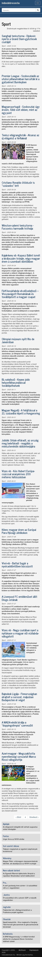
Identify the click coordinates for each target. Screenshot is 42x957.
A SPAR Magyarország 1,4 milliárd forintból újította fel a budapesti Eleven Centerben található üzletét (19, 938)
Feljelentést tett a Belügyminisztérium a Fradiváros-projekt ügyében (17, 911)
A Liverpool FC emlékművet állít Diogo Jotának (19, 598)
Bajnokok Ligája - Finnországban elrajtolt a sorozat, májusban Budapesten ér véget (19, 696)
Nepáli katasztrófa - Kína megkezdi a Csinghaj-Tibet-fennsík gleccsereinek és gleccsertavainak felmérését (20, 924)
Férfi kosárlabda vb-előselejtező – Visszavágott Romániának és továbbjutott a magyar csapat (20, 293)
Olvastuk (6, 919)
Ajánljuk (6, 824)
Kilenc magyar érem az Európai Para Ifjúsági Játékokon (19, 531)
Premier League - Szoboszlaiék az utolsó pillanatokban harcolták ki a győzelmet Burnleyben (20, 79)
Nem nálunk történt (11, 870)
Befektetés (8, 933)
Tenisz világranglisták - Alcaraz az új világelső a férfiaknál (20, 136)
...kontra (6, 894)
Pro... (5, 882)
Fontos (6, 836)
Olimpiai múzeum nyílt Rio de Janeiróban (18, 340)
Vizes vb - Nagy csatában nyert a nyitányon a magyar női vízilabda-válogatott (20, 633)
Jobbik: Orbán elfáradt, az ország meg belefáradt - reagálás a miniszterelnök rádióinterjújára (20, 443)
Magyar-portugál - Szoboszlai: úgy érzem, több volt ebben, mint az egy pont (20, 109)
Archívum (22, 950)
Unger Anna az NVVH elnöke (13, 839)
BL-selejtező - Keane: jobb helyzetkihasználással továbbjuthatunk (16, 382)
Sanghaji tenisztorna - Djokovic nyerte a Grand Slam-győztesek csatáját (19, 39)
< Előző (18, 817)
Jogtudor (7, 907)
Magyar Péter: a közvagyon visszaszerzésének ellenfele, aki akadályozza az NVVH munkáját (20, 862)
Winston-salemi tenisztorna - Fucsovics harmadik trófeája (18, 227)
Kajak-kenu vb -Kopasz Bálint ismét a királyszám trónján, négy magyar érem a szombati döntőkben (21, 258)
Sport (4, 46)
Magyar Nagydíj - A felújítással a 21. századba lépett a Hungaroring (21, 411)
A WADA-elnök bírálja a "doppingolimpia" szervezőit (17, 724)
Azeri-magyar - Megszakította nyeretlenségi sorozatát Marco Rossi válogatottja (19, 756)
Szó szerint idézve (11, 846)
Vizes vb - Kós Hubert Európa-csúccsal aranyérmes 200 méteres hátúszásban (18, 474)
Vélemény (7, 858)
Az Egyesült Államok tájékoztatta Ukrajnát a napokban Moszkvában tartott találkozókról (19, 874)
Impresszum (33, 950)
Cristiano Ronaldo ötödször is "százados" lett (18, 184)
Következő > (34, 817)
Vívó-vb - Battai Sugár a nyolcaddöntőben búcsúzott (17, 564)
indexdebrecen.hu (11, 3)
